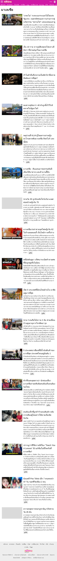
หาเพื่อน (23, 4)
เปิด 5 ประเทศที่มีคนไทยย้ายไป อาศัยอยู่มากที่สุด (39, 291)
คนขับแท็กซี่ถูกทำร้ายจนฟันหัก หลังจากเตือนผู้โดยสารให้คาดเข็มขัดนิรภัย (38, 415)
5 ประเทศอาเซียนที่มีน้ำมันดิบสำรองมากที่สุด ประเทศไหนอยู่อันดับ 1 (38, 352)
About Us (52, 554)
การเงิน (26, 547)
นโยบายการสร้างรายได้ (42, 554)
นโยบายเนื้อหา (31, 554)
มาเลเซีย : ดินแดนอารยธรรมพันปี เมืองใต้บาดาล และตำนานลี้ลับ (37, 170)
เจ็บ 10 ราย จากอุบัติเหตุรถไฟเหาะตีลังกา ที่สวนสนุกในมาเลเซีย (38, 48)
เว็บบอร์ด (16, 4)
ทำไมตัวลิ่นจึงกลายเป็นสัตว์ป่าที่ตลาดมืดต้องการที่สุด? (39, 76)
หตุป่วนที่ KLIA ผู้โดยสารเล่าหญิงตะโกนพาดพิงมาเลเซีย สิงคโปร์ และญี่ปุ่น (38, 138)
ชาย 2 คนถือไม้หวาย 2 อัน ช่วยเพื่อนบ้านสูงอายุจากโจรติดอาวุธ (39, 321)
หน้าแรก (3, 4)
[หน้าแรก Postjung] (8, 1)
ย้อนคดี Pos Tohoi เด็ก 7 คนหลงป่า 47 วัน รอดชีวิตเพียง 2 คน (38, 480)
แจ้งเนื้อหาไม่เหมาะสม (38, 557)
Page (31, 547)
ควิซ (46, 4)
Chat (28, 5)
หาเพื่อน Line (34, 4)
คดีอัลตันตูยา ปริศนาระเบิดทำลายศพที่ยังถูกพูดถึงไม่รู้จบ (39, 261)
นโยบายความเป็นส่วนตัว (20, 554)
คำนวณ (52, 4)
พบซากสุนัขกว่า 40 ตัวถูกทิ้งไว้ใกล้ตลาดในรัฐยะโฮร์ (38, 107)
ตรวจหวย (9, 4)
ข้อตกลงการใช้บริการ (8, 554)
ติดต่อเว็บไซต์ (16, 557)
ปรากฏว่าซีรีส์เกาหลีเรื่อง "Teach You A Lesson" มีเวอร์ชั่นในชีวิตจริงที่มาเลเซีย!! (39, 448)
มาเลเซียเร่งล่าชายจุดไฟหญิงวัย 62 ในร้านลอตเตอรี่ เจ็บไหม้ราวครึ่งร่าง (38, 231)
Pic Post (41, 5)
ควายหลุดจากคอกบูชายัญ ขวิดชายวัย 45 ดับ (38, 510)
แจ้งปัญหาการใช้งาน (26, 557)
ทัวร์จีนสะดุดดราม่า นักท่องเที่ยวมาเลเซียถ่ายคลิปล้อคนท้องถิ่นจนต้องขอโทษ (39, 383)
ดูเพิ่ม (52, 40)
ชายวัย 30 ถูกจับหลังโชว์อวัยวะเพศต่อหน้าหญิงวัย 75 (38, 200)
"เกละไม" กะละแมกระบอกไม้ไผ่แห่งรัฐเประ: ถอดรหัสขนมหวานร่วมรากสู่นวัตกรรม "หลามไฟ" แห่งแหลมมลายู (39, 19)
